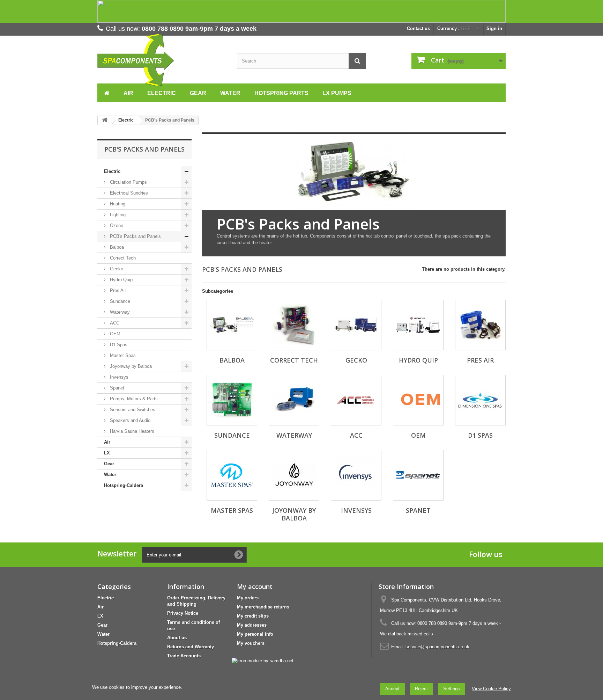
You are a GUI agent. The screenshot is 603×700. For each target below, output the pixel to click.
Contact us (418, 28)
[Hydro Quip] (418, 325)
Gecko (116, 268)
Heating (117, 203)
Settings (451, 688)
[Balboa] (232, 325)
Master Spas (122, 355)
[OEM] (418, 400)
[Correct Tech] (294, 325)
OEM (114, 333)
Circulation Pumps (128, 182)
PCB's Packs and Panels (135, 236)
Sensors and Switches (132, 409)
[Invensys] (356, 475)
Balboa (116, 247)
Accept (392, 688)
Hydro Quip (121, 279)
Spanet (116, 388)
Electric (112, 171)
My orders (248, 597)
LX (107, 452)
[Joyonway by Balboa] (294, 475)
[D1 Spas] (480, 400)
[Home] (107, 92)
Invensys (118, 377)
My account (255, 586)
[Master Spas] (232, 475)
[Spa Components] (161, 60)
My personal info (255, 634)
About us (177, 637)
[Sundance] (232, 400)
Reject (421, 688)
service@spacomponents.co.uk (437, 646)
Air (107, 442)
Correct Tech (122, 258)
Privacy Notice (182, 613)
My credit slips (253, 616)
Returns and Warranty (190, 646)
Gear (109, 463)
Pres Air (117, 290)
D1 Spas (118, 344)
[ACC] (356, 400)
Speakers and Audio (129, 420)
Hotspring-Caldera (123, 485)
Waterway (119, 312)
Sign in (494, 28)
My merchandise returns (263, 607)
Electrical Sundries (128, 193)
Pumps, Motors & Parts (133, 398)
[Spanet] (418, 475)
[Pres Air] (480, 325)
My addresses (252, 625)
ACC (114, 323)
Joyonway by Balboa (130, 366)
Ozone (116, 225)
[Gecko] (356, 325)
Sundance (119, 301)
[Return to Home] (104, 120)
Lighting (117, 214)
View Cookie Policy (491, 688)
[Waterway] (294, 400)
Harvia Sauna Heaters (131, 431)
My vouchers (251, 643)
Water (110, 474)
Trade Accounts (184, 655)
